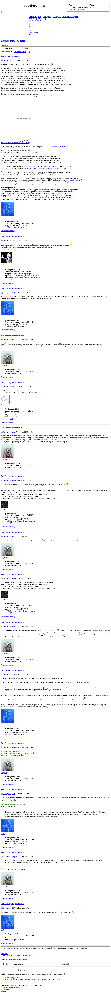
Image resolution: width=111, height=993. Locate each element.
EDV (13, 60)
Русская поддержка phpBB (10, 987)
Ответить (4, 45)
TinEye (36, 682)
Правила (32, 26)
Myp (13, 240)
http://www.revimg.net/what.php (12, 755)
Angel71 (15, 339)
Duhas (14, 480)
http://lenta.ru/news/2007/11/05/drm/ (86, 438)
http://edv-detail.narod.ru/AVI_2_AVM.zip (15, 143)
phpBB (12, 985)
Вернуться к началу (8, 231)
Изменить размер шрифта (38, 19)
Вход (30, 34)
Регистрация (33, 32)
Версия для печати (35, 21)
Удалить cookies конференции (28, 979)
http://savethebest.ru (30, 392)
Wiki (30, 28)
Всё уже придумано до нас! (11, 249)
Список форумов (35, 17)
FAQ (30, 30)
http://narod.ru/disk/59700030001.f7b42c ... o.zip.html (19, 152)
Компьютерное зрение (70, 17)
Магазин (32, 24)
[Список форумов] (9, 26)
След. (5, 948)
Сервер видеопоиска (13, 40)
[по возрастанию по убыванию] (77, 948)
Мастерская (47, 17)
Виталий (15, 386)
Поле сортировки (44, 948)
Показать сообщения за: (16, 948)
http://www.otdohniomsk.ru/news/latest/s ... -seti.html (19, 753)
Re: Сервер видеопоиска (12, 236)
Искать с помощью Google (79, 7)
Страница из (20, 52)
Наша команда (10, 979)
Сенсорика (57, 17)
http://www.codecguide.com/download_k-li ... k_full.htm (49, 168)
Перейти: (6, 964)
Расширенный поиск (76, 9)
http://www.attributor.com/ (10, 751)
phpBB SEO (5, 989)
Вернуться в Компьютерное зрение (14, 959)
